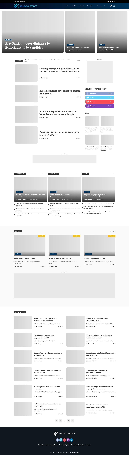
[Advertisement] (100, 72)
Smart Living (53, 174)
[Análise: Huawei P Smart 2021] (64, 245)
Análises (29, 59)
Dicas (52, 59)
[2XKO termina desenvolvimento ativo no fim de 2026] (23, 374)
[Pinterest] (99, 102)
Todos (78, 60)
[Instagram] (99, 106)
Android (34, 59)
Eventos (65, 59)
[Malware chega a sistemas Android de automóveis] (23, 409)
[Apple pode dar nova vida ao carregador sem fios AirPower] (26, 135)
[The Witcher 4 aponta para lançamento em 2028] (112, 32)
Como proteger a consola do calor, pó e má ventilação (99, 203)
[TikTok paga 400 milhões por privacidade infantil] (92, 140)
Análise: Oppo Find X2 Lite (94, 258)
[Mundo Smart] (26, 6)
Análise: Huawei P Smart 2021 (60, 258)
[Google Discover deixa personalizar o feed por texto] (107, 121)
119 (69, 421)
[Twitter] (99, 97)
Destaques (47, 59)
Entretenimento (58, 59)
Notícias (70, 44)
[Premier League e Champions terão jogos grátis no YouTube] (75, 391)
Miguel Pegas (10, 51)
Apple (38, 59)
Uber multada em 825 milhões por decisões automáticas (91, 130)
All (25, 59)
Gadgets (70, 59)
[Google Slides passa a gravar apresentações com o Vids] (107, 140)
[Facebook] (99, 93)
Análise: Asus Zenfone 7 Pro (24, 258)
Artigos (19, 60)
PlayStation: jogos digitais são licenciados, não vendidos (27, 45)
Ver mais (44, 173)
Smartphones (20, 174)
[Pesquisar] (114, 6)
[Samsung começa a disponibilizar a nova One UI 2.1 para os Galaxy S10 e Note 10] (26, 73)
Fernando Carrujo (22, 199)
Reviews (17, 231)
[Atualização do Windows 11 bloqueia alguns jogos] (23, 391)
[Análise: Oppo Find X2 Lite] (99, 245)
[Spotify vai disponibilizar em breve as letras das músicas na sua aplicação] (26, 114)
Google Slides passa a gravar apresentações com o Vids (106, 148)
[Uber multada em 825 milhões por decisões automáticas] (92, 121)
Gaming (8, 39)
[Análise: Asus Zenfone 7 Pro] (29, 245)
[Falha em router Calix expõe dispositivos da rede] (80, 32)
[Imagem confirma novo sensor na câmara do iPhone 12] (26, 93)
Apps (42, 59)
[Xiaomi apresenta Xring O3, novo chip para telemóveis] (30, 189)
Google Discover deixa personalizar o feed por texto (107, 130)
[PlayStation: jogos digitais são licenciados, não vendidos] (33, 32)
